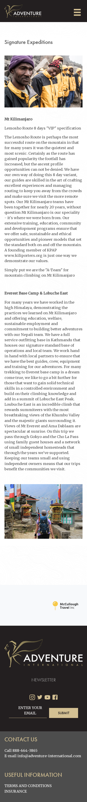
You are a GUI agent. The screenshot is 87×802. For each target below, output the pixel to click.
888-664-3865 (24, 750)
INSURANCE (15, 791)
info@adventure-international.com (49, 756)
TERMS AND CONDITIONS (28, 785)
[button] (63, 713)
